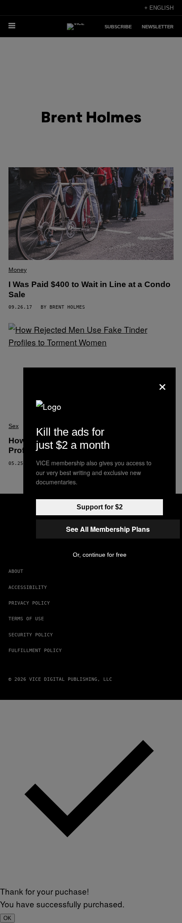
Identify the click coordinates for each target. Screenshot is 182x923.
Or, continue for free (100, 554)
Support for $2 (100, 507)
